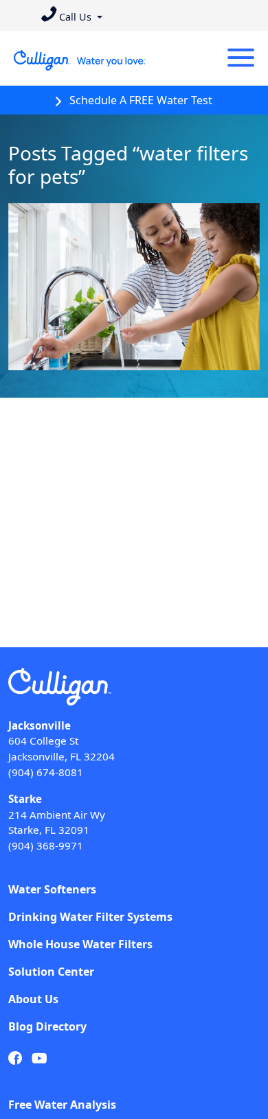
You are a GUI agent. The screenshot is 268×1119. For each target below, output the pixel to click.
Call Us (75, 16)
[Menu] (240, 58)
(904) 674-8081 (45, 772)
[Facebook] (15, 1058)
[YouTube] (39, 1058)
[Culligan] (80, 60)
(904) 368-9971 (45, 845)
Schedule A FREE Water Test (139, 100)
